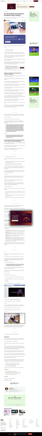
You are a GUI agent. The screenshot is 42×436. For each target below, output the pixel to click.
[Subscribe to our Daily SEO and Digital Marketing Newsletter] (39, 1)
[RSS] (5, 428)
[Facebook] (5, 427)
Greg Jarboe (8, 20)
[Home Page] (2, 420)
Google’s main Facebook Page (16, 270)
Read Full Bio (6, 391)
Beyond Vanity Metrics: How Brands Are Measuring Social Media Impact (7, 414)
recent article (13, 184)
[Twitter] (6, 427)
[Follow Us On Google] (14, 383)
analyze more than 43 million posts (20, 142)
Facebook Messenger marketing (12, 365)
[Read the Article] (7, 411)
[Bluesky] (1, 428)
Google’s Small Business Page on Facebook (15, 299)
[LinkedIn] (2, 427)
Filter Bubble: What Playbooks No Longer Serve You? (14, 414)
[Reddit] (3, 428)
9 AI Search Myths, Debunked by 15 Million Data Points (33, 84)
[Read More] (34, 79)
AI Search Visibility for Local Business (33, 94)
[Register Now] (34, 49)
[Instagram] (2, 428)
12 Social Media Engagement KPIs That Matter (11, 371)
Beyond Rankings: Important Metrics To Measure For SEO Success (21, 414)
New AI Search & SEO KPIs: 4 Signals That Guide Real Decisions (34, 54)
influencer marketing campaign (13, 364)
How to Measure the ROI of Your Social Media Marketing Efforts (13, 372)
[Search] (40, 1)
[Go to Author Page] (5, 21)
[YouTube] (3, 427)
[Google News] (1, 427)
